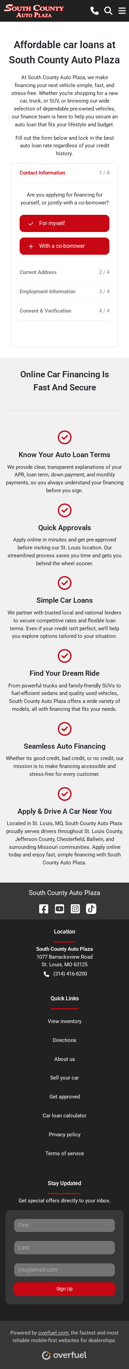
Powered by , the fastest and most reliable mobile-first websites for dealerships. (64, 1337)
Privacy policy (64, 1134)
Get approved (65, 1097)
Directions (64, 1040)
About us (64, 1059)
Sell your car (64, 1078)
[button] (94, 11)
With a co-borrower (62, 246)
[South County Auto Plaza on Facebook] (41, 908)
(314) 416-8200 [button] (70, 974)
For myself (52, 223)
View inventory (65, 1021)
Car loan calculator (64, 1116)
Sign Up (64, 1289)
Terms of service (64, 1153)
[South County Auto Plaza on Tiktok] (88, 908)
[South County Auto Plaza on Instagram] (72, 908)
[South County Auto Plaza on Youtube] (57, 908)
